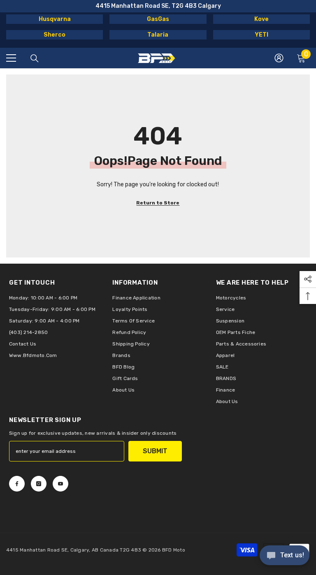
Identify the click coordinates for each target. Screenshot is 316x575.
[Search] (35, 58)
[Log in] (279, 58)
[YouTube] (60, 484)
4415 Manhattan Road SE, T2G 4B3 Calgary (158, 5)
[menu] (11, 58)
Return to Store (157, 203)
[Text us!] (284, 556)
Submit (155, 451)
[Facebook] (17, 484)
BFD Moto (173, 550)
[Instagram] (38, 484)
